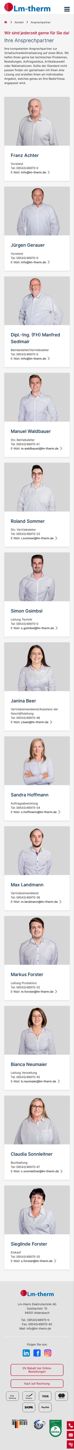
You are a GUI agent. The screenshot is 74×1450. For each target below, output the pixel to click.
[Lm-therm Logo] (27, 7)
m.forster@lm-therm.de (37, 991)
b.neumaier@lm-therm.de (38, 1081)
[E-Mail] (70, 1435)
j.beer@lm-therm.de (34, 722)
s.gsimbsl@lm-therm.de (37, 628)
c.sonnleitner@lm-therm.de (40, 1171)
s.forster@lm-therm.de (36, 1261)
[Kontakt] (70, 1425)
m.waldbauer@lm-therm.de (39, 448)
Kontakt (19, 22)
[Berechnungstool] (70, 1444)
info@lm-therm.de (33, 172)
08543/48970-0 (38, 1320)
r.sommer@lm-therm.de (37, 538)
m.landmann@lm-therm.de (39, 901)
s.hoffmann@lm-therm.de (39, 812)
